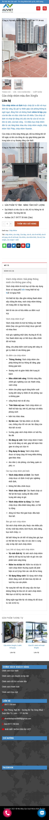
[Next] (43, 48)
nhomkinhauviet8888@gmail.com (18, 718)
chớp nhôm (9, 234)
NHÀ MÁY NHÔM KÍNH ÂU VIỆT (18, 729)
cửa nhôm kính (31, 237)
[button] (38, 8)
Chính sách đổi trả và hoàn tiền (14, 681)
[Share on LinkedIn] (28, 245)
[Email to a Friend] (18, 245)
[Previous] (6, 48)
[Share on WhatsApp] (4, 245)
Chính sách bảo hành (10, 670)
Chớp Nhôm (37, 92)
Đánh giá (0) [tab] (9, 271)
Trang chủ (6, 92)
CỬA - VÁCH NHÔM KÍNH (21, 92)
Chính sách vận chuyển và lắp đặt (15, 676)
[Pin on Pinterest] (23, 245)
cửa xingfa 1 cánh (13, 240)
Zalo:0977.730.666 (11, 724)
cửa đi (29, 234)
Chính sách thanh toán (10, 686)
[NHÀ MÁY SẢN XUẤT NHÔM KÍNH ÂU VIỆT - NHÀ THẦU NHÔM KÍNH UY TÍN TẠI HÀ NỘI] (12, 8)
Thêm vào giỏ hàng (26, 224)
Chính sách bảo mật (10, 692)
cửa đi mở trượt (13, 237)
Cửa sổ (39, 237)
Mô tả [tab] (6, 265)
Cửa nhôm (22, 237)
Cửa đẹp (23, 234)
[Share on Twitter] (14, 245)
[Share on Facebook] (9, 245)
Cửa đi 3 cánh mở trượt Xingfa (36, 646)
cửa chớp (16, 234)
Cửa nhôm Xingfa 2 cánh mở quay (13, 646)
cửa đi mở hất (36, 234)
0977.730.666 (10, 704)
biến (23, 289)
